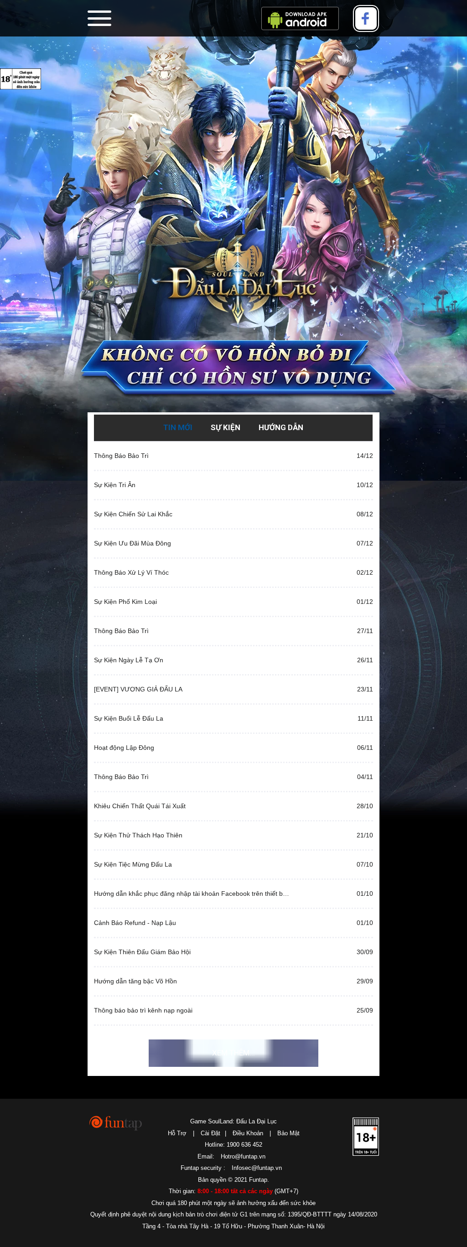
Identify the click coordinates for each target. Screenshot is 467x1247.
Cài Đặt (210, 1133)
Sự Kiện (225, 427)
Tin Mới (177, 427)
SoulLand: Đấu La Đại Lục (233, 284)
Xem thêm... (233, 1052)
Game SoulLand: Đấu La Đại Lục (233, 1121)
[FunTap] (116, 1122)
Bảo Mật (288, 1133)
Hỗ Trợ (177, 1133)
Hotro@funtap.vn (243, 1156)
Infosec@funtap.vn (257, 1167)
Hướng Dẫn (281, 427)
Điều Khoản (248, 1133)
